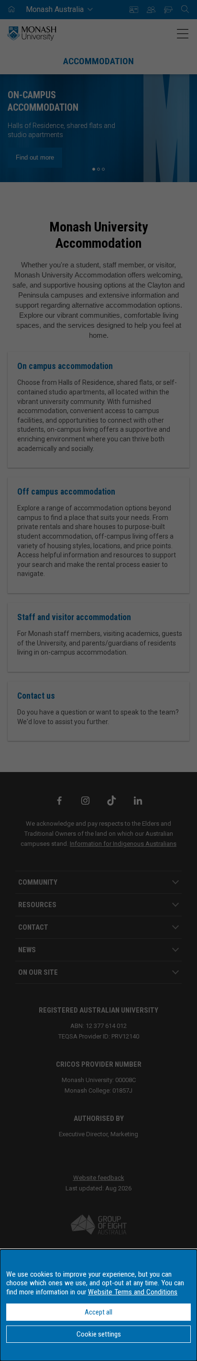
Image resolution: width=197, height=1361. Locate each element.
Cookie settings (99, 1334)
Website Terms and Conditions (132, 1292)
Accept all (98, 1312)
